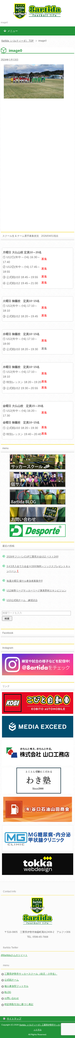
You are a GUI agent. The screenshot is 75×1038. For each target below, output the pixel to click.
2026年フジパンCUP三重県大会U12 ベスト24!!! (32, 556)
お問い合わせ (11, 998)
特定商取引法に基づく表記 (18, 1004)
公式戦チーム (11, 980)
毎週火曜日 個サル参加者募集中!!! (25, 581)
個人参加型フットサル (16, 986)
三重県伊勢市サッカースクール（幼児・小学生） (30, 974)
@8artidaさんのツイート (14, 955)
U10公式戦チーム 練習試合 (22, 600)
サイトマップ (14, 1018)
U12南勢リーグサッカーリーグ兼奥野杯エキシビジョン (36, 590)
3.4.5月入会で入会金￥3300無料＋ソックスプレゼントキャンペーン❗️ (38, 568)
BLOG (7, 992)
